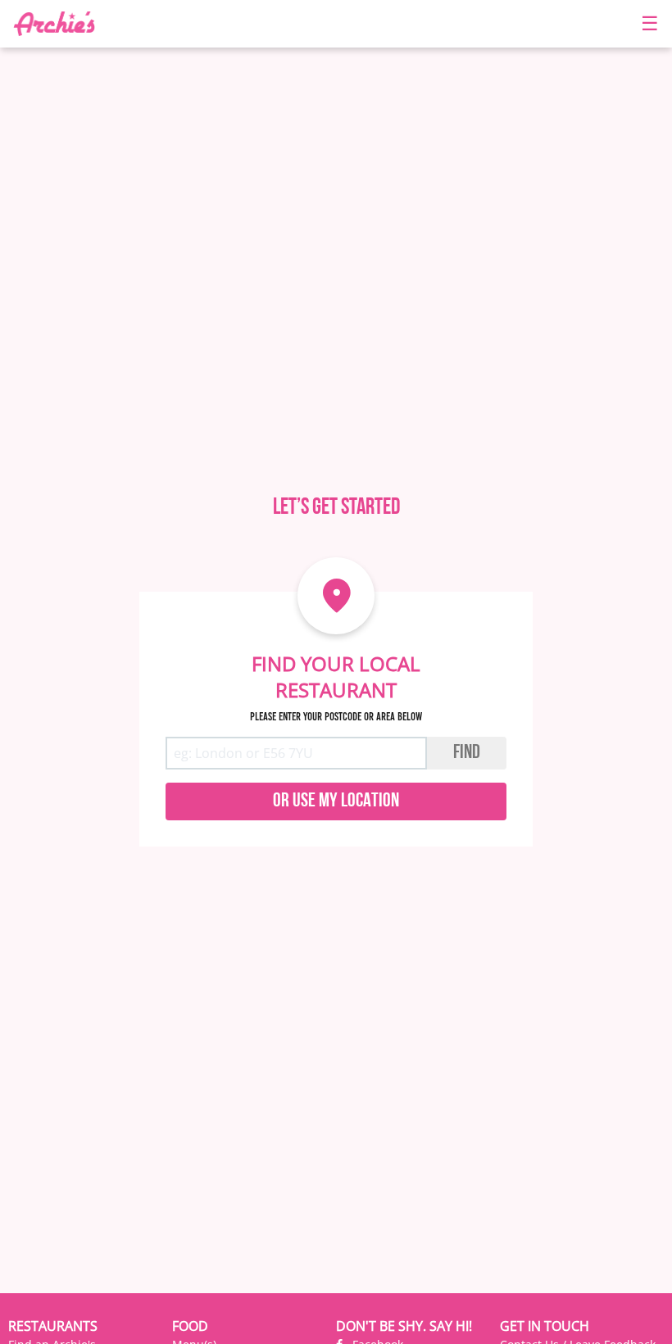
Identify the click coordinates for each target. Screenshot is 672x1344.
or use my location (336, 801)
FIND (466, 753)
